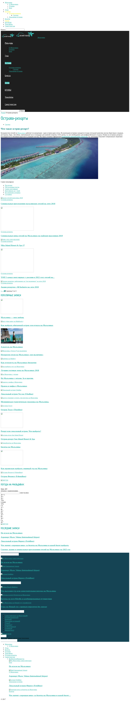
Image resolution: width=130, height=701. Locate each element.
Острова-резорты (15, 13)
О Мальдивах (13, 4)
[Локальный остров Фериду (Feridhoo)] (7, 574)
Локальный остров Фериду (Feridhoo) (17, 541)
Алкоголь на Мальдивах (12, 347)
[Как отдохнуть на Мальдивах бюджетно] (8, 359)
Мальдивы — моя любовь (12, 317)
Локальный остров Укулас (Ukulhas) (17, 394)
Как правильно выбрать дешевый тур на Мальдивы (24, 468)
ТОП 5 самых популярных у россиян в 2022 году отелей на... (28, 277)
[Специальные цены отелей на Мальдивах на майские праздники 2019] (17, 230)
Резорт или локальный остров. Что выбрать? (21, 431)
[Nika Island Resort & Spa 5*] (10, 239)
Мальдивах (21, 133)
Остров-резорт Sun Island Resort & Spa (18, 439)
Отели (7, 21)
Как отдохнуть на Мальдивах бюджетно (18, 363)
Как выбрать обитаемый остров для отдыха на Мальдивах (27, 325)
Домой (3, 113)
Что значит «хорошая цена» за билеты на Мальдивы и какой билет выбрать (35, 545)
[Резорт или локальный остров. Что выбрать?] (12, 427)
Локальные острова (15, 17)
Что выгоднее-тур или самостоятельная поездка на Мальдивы (28, 591)
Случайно (8, 194)
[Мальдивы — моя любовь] (12, 313)
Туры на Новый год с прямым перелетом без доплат (24, 607)
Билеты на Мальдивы (10, 447)
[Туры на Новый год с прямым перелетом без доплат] (16, 603)
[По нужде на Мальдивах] (12, 558)
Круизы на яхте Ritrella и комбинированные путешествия (26, 599)
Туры (7, 10)
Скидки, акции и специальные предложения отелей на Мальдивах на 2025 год (35, 549)
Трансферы (9, 24)
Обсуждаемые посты (12, 187)
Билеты (7, 19)
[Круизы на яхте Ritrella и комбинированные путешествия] (15, 595)
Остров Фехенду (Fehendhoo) (13, 476)
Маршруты (9, 630)
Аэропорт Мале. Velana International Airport (20, 537)
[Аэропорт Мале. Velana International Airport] (10, 566)
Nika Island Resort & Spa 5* (13, 245)
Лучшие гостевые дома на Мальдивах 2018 (20, 370)
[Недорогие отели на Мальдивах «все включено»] (14, 351)
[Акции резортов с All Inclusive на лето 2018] (23, 281)
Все (10, 659)
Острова (8, 11)
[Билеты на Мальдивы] (11, 443)
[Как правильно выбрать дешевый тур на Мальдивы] (12, 465)
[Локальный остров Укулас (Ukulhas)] (11, 390)
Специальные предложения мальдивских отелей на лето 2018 (28, 204)
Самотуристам (10, 26)
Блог (10, 8)
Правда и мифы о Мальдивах (14, 386)
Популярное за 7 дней (12, 191)
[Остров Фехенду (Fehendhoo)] (12, 472)
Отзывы (12, 6)
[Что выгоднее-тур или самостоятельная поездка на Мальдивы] (9, 587)
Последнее (8, 185)
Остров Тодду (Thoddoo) (11, 410)
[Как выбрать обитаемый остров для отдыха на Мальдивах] (12, 321)
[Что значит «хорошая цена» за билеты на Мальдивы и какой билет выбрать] (23, 689)
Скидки (15, 15)
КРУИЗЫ (8, 22)
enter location (24, 493)
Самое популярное (11, 189)
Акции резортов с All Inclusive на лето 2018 (20, 287)
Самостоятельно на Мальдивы (16, 616)
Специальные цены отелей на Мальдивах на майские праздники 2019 (32, 236)
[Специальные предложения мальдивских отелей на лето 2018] (12, 198)
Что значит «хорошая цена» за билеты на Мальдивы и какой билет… (40, 695)
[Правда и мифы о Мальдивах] (11, 382)
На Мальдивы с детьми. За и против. (17, 378)
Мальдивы (8, 2)
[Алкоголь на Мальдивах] (12, 343)
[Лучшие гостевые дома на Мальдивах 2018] (12, 366)
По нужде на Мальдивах (12, 533)
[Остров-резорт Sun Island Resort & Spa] (12, 435)
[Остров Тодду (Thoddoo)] (6, 406)
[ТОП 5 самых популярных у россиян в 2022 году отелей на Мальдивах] (17, 272)
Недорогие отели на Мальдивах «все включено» (22, 355)
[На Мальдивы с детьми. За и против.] (9, 374)
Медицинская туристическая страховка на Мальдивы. (25, 402)
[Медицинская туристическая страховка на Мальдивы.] (19, 398)
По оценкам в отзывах (12, 192)
